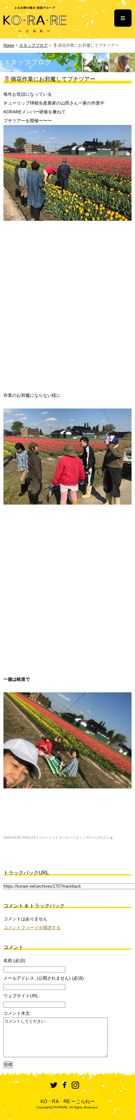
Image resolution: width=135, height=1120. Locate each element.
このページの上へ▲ (97, 837)
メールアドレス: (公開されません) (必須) (43, 978)
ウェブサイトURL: (21, 995)
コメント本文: (17, 1013)
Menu (123, 18)
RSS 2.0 (29, 837)
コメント (45, 837)
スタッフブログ (33, 45)
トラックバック (67, 837)
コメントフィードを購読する (32, 927)
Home (8, 45)
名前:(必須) (14, 960)
